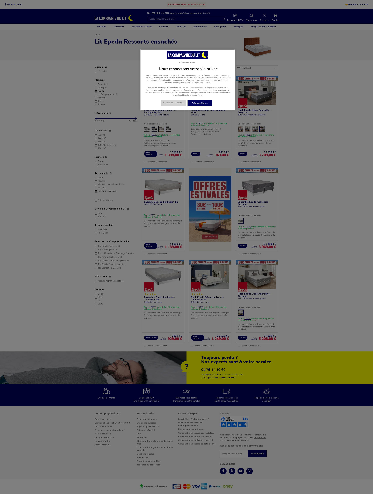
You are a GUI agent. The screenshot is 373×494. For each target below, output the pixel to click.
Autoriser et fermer (200, 103)
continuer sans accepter (187, 62)
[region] (187, 79)
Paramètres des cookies (173, 103)
